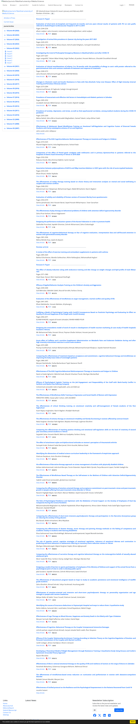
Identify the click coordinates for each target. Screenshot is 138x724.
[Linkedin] (104, 716)
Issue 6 (9, 51)
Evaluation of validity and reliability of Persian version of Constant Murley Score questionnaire (71, 197)
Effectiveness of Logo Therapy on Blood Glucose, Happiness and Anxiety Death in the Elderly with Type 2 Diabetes (78, 616)
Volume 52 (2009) (13, 119)
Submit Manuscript (55, 5)
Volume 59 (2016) (13, 88)
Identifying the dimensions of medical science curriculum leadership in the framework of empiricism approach (77, 453)
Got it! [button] (133, 721)
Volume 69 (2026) (13, 31)
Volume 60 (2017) (13, 84)
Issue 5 (9, 54)
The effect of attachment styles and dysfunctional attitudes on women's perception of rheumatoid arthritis (76, 442)
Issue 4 (9, 56)
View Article (40, 34)
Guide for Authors (38, 5)
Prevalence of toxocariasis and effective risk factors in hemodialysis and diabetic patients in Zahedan (74, 97)
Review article (42, 247)
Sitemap (6, 715)
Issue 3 (9, 58)
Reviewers (68, 5)
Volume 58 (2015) (13, 93)
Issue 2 (9, 60)
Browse (12, 5)
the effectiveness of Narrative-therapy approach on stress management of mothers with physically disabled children (80, 464)
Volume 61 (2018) (13, 80)
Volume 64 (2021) (13, 66)
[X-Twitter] (99, 716)
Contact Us (79, 5)
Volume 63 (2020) (13, 71)
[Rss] (109, 716)
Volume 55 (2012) (13, 106)
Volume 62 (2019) (13, 75)
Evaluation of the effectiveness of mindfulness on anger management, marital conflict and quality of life (75, 299)
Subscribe (119, 710)
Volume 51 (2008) (13, 124)
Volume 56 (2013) (13, 102)
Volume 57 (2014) (13, 97)
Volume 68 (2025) (13, 35)
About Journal (8, 706)
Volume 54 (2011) (13, 111)
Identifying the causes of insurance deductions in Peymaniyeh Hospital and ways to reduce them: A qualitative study (80, 605)
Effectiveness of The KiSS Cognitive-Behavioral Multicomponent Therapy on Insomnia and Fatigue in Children (77, 371)
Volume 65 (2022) (13, 48)
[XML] (84, 11)
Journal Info (24, 5)
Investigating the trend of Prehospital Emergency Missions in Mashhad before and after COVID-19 (72, 53)
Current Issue (8, 22)
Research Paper (43, 19)
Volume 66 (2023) (13, 44)
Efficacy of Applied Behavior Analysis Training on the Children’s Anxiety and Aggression (68, 285)
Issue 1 (9, 63)
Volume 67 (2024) (13, 39)
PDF (52, 34)
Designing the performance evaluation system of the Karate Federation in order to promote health (73, 222)
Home (5, 5)
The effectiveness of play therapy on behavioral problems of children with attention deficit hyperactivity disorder (78, 211)
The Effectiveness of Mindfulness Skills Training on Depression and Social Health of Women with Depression (76, 395)
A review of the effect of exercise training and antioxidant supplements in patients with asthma (72, 252)
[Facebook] (94, 716)
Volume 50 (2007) (13, 128)
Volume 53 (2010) (13, 115)
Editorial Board (8, 708)
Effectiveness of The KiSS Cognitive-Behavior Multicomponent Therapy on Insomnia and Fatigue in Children (76, 139)
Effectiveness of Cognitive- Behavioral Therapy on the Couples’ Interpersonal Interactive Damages (72, 627)
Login (122, 5)
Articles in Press (9, 18)
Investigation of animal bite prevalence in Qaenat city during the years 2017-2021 (66, 39)
